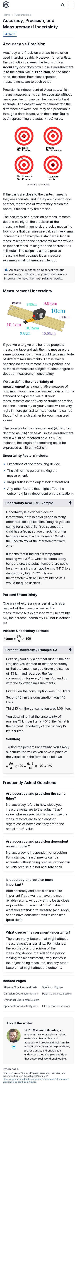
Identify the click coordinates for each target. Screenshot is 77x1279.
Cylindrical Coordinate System (21, 999)
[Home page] (6, 5)
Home (6, 14)
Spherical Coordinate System (21, 1006)
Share (11, 34)
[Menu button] (71, 5)
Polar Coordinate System (57, 993)
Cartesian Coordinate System (21, 993)
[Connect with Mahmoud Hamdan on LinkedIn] (13, 1048)
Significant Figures (52, 987)
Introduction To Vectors (56, 1006)
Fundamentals (23, 14)
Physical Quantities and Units (20, 987)
